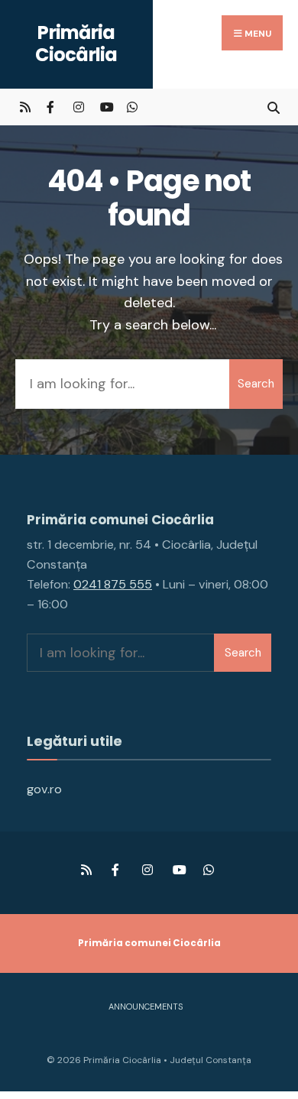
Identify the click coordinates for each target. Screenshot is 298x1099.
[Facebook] (51, 106)
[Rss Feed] (24, 106)
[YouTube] (105, 106)
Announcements (146, 1006)
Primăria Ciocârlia (76, 43)
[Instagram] (78, 106)
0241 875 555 (112, 584)
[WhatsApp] (131, 106)
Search (256, 383)
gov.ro (44, 789)
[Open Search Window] (273, 106)
